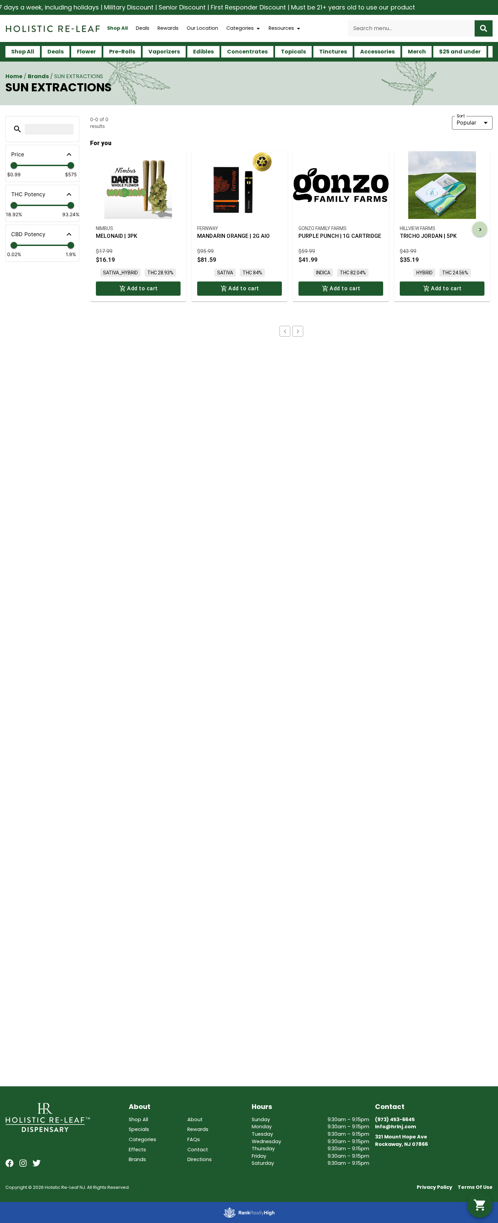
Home (13, 76)
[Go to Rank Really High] (249, 1212)
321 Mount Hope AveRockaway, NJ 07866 (401, 1140)
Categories (240, 28)
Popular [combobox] (466, 122)
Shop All (117, 28)
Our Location (202, 28)
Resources (281, 28)
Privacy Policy (434, 1187)
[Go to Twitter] (37, 1163)
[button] (17, 129)
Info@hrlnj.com (395, 1126)
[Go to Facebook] (9, 1163)
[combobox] (411, 28)
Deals (142, 28)
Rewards (168, 28)
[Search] (484, 28)
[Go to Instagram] (23, 1163)
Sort (461, 116)
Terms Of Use (475, 1187)
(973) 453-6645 (395, 1119)
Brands (38, 76)
